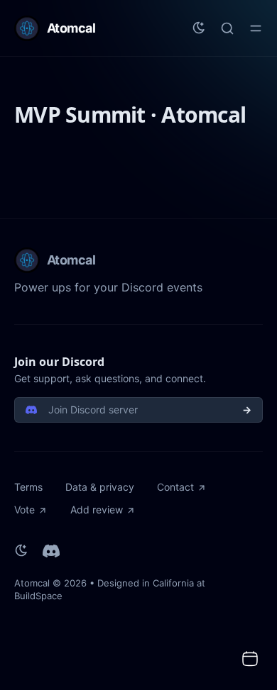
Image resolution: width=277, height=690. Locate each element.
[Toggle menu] (255, 28)
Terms (28, 487)
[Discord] (51, 551)
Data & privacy (99, 487)
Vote (24, 509)
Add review (96, 509)
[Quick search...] (227, 28)
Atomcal (32, 583)
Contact (175, 487)
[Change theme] (199, 28)
